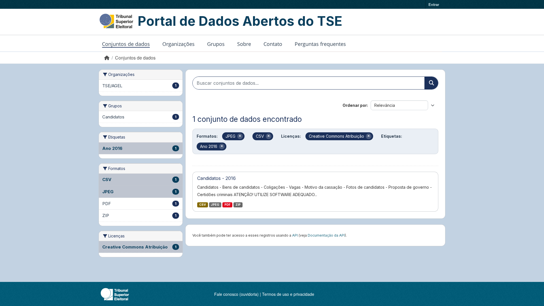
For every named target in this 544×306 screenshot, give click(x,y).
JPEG (215, 205)
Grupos (216, 44)
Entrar (433, 4)
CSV (202, 205)
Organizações (178, 44)
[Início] (106, 57)
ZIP (238, 205)
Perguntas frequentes (320, 44)
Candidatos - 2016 (216, 178)
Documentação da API (326, 235)
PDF (227, 205)
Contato (273, 44)
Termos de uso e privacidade (288, 294)
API (295, 235)
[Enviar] (431, 83)
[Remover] (240, 136)
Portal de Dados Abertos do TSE (240, 21)
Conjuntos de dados (126, 44)
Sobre (244, 44)
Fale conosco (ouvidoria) (236, 294)
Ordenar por (355, 105)
